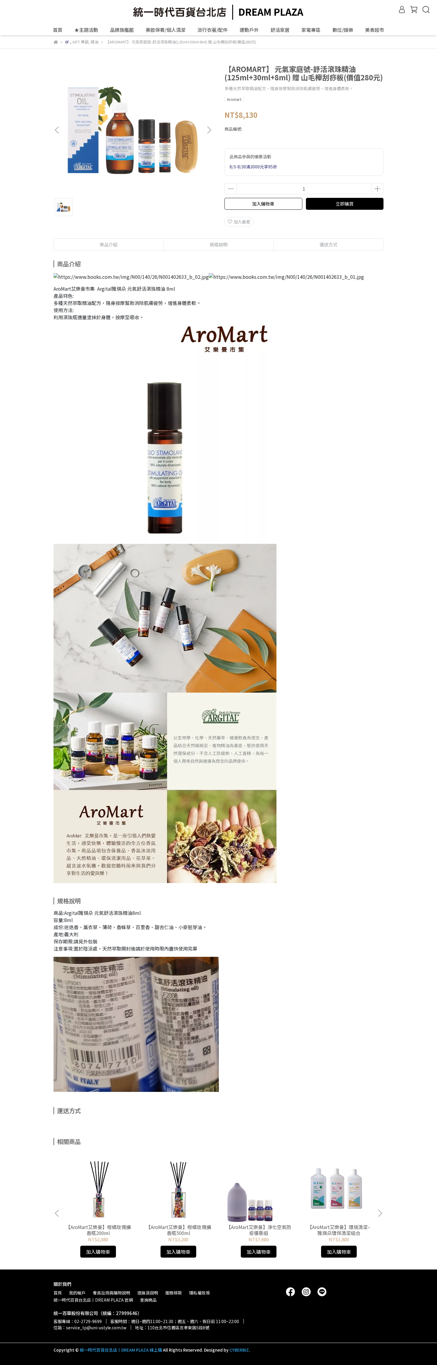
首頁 (57, 29)
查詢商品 (148, 1300)
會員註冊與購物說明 (111, 1293)
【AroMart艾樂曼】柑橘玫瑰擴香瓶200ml (98, 1230)
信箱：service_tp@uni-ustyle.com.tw (90, 1327)
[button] (209, 130)
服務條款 (173, 1293)
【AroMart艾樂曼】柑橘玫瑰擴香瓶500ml (178, 1230)
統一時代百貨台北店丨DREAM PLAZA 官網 (93, 1300)
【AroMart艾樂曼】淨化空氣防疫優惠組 (258, 1230)
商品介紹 (108, 244)
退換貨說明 (147, 1293)
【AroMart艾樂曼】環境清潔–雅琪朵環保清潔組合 (338, 1230)
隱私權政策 (199, 1293)
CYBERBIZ (239, 1350)
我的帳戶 (77, 1293)
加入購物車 (263, 204)
